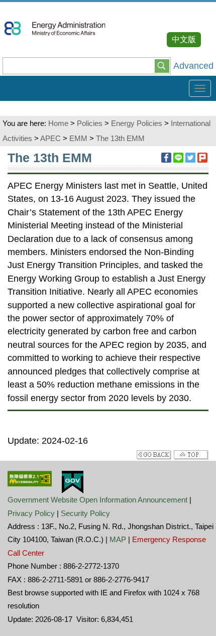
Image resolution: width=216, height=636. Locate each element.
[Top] (191, 454)
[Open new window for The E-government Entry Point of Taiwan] (72, 481)
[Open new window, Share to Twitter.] (190, 158)
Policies (89, 123)
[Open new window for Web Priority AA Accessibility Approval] (30, 478)
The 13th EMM (120, 138)
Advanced (193, 66)
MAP (118, 539)
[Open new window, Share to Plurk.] (202, 158)
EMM (78, 138)
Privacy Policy (31, 513)
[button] (162, 65)
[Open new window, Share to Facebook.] (166, 158)
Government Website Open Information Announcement (97, 499)
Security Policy (85, 513)
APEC (50, 138)
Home (58, 123)
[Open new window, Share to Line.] (178, 158)
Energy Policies (136, 123)
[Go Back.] (154, 454)
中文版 (184, 39)
